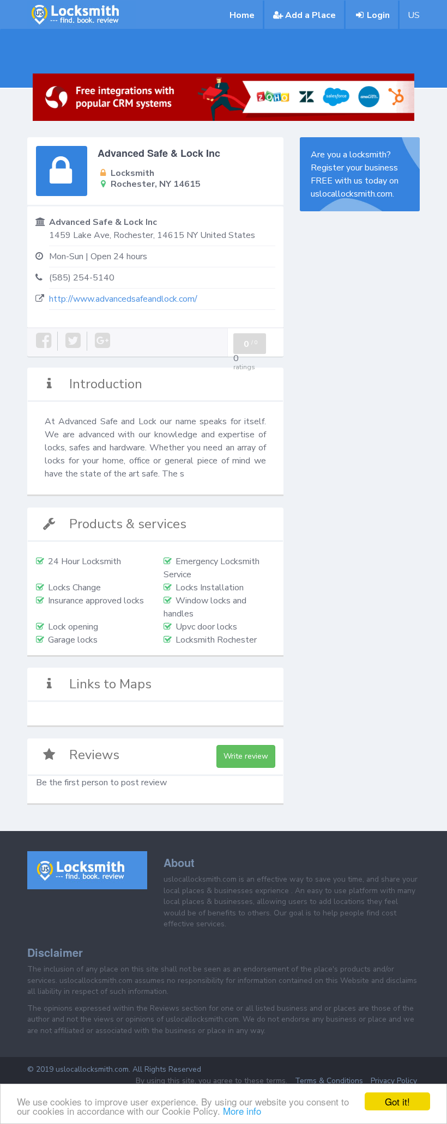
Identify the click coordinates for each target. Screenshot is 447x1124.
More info (242, 1110)
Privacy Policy (394, 1081)
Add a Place (310, 15)
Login (378, 15)
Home (242, 15)
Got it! (397, 1101)
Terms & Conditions (329, 1081)
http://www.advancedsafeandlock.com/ (123, 299)
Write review (246, 756)
